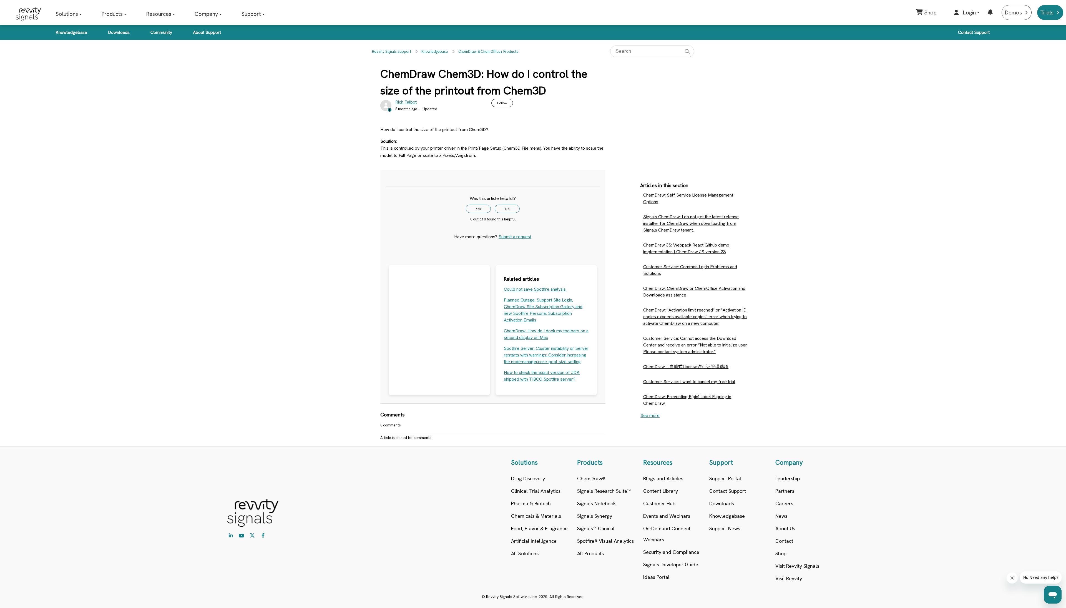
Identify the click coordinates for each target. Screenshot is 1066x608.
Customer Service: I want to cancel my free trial (689, 382)
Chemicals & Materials (536, 516)
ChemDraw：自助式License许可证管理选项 (685, 367)
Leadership (787, 478)
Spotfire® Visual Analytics (605, 541)
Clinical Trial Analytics (535, 491)
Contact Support (974, 32)
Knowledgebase (71, 32)
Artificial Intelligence (534, 541)
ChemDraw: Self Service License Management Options (688, 198)
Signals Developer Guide (670, 564)
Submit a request (515, 237)
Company (206, 13)
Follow (502, 103)
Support (251, 13)
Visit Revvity (788, 578)
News (781, 516)
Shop (780, 553)
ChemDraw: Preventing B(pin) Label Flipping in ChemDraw (687, 400)
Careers (784, 503)
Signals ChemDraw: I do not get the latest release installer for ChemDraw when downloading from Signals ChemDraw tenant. (691, 223)
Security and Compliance (671, 552)
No (507, 209)
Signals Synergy (594, 516)
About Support (207, 32)
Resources (158, 13)
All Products (590, 553)
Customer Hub (659, 503)
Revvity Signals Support (391, 51)
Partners (784, 491)
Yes (478, 209)
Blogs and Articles (663, 478)
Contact (784, 541)
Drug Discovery (528, 478)
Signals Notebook (596, 503)
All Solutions (525, 553)
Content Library (660, 491)
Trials (1047, 12)
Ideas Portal (656, 577)
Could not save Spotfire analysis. (535, 289)
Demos (1013, 12)
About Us (785, 528)
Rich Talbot (406, 102)
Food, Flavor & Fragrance (539, 528)
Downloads (119, 32)
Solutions (67, 13)
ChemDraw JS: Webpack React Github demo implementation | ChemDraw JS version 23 (686, 248)
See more (650, 415)
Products (112, 13)
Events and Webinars (666, 516)
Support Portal (725, 478)
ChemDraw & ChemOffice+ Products (488, 51)
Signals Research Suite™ (604, 491)
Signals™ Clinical (596, 528)
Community (161, 32)
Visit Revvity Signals (797, 566)
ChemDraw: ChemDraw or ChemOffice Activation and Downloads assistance (694, 291)
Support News (724, 528)
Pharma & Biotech (531, 503)
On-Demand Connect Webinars (666, 534)
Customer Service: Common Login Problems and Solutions (690, 270)
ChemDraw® (591, 478)
